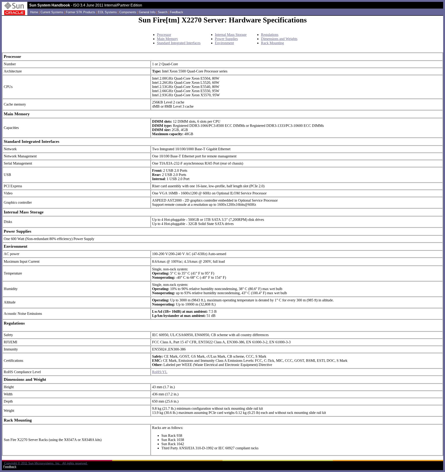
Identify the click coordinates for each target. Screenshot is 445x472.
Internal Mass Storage (231, 35)
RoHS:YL (159, 372)
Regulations (269, 35)
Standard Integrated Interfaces (178, 43)
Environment (224, 43)
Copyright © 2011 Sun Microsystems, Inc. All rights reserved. (46, 463)
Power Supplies (226, 39)
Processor (164, 35)
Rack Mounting (272, 43)
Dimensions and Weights (279, 39)
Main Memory (167, 39)
